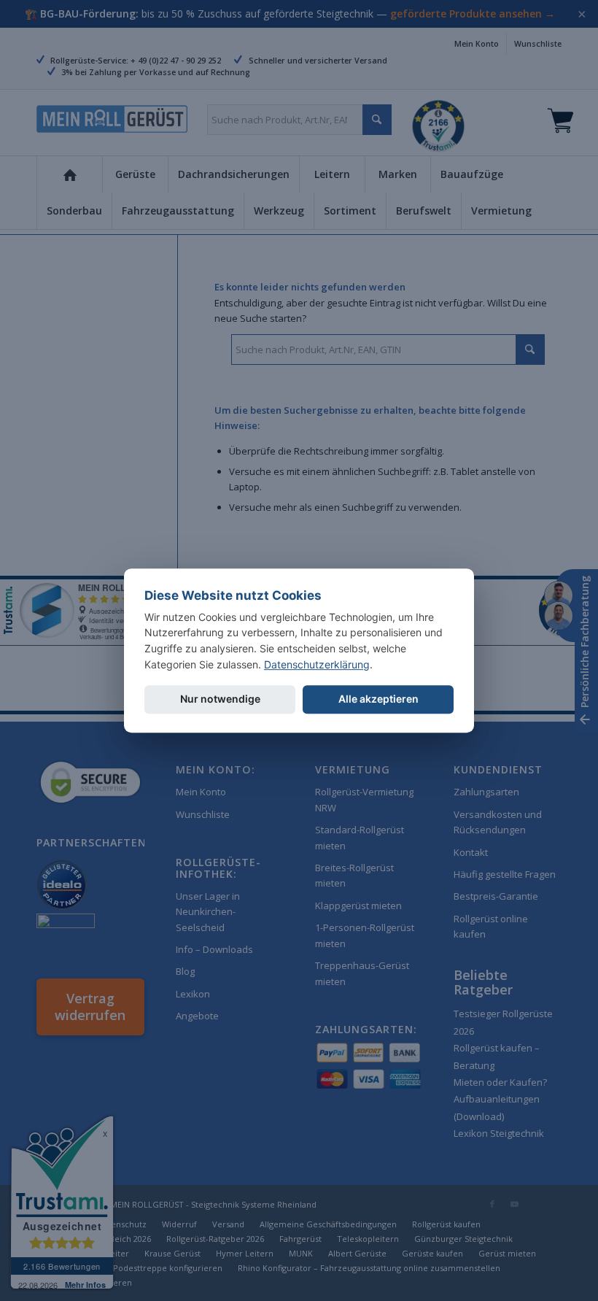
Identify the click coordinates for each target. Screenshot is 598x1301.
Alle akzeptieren (378, 699)
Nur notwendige (220, 699)
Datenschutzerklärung (317, 664)
